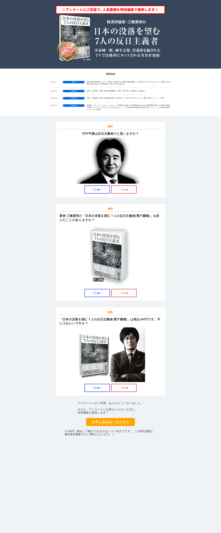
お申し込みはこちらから (110, 422)
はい (97, 189)
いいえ (123, 189)
